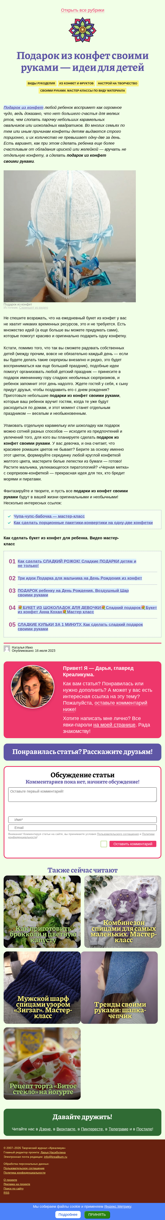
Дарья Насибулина (53, 1152)
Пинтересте (92, 1129)
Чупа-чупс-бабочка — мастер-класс (49, 516)
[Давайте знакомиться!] (32, 687)
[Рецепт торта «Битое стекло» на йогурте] (42, 1063)
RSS (6, 1192)
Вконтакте (66, 1129)
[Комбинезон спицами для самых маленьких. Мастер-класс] (122, 912)
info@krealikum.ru (55, 1156)
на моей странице (114, 725)
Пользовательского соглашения (118, 834)
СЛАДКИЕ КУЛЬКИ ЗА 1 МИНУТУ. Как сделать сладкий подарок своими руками (80, 626)
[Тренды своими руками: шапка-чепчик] (119, 987)
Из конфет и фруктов (76, 83)
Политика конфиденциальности (24, 1172)
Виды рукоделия (41, 83)
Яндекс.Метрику (117, 1207)
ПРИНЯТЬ (97, 1215)
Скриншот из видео (33, 307)
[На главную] (82, 42)
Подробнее (68, 1215)
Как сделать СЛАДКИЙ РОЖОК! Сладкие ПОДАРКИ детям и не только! (77, 563)
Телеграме (118, 1129)
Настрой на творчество (117, 83)
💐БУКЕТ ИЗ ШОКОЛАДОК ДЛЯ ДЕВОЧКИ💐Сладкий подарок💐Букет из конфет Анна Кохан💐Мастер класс (87, 609)
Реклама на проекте (17, 1184)
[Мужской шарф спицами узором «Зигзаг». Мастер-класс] (42, 987)
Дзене (45, 1129)
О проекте (10, 1179)
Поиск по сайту (14, 1188)
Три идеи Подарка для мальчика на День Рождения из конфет (80, 578)
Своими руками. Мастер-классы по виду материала (82, 90)
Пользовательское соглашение (24, 1168)
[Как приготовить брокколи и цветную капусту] (42, 912)
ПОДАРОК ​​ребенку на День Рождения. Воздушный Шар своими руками (73, 592)
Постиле (144, 1129)
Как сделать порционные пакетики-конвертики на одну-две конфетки (83, 522)
